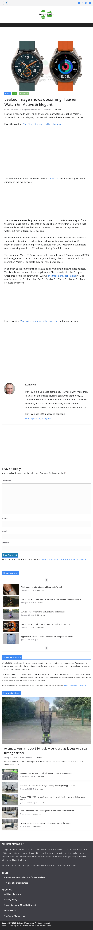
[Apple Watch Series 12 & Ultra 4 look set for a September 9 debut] (11, 638)
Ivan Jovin (47, 110)
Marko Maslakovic (26, 758)
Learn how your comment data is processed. (65, 559)
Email (4, 531)
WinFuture (52, 178)
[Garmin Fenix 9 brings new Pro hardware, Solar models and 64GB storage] (11, 601)
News (14, 94)
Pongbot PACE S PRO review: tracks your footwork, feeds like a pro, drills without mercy (52, 798)
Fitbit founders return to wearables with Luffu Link (41, 587)
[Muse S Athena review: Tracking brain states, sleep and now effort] (10, 812)
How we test (10, 910)
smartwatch (24, 94)
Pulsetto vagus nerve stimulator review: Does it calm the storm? (45, 823)
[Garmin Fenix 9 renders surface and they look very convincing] (11, 626)
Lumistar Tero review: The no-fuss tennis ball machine (43, 612)
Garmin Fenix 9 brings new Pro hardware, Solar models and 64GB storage (51, 599)
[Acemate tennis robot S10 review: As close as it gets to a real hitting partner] (46, 720)
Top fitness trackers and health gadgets (43, 124)
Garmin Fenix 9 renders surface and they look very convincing (46, 624)
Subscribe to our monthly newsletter (39, 321)
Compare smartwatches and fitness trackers (24, 877)
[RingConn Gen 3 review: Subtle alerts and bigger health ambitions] (10, 774)
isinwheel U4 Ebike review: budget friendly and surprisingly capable (47, 785)
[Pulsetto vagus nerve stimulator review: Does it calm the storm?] (10, 824)
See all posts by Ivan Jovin (38, 418)
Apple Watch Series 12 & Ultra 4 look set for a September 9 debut (47, 636)
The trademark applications (62, 275)
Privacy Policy (10, 899)
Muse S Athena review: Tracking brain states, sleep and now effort (47, 811)
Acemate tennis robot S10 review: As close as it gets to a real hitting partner (46, 750)
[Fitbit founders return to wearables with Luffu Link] (11, 589)
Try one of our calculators (16, 883)
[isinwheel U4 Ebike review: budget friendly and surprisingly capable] (10, 787)
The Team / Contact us (14, 916)
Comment (7, 480)
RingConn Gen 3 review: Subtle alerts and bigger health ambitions (46, 773)
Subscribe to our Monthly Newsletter (21, 905)
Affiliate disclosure (12, 894)
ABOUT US (7, 889)
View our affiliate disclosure (75, 685)
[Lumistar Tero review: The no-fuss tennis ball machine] (11, 614)
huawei (7, 94)
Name (5, 518)
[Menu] (4, 25)
